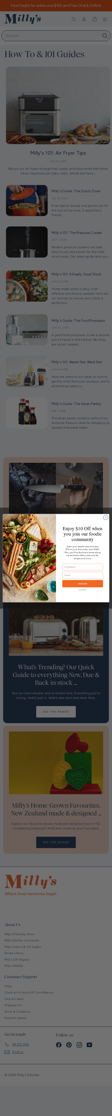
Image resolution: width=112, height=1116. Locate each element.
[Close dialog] (105, 517)
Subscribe (82, 583)
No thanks (82, 590)
